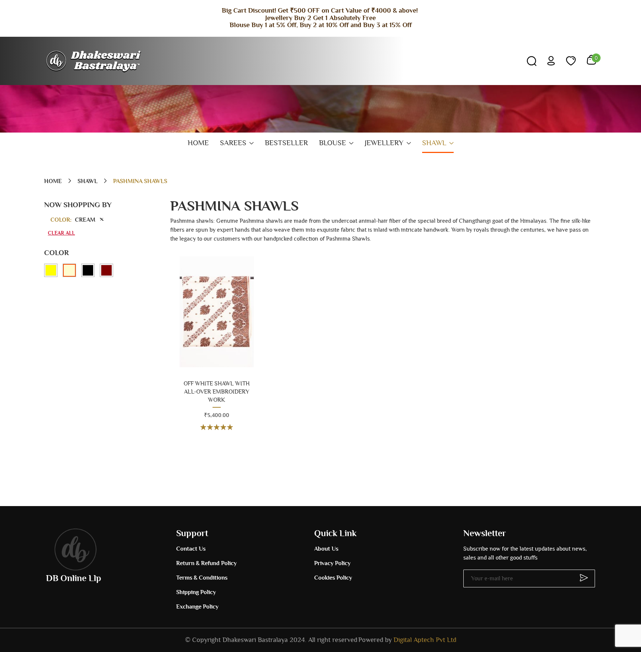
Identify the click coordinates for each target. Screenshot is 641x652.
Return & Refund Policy (206, 563)
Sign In (551, 61)
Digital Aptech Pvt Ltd (425, 640)
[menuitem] (198, 143)
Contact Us (191, 549)
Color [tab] (56, 253)
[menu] (320, 143)
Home (53, 181)
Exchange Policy (197, 607)
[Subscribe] (580, 577)
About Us (326, 549)
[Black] (88, 270)
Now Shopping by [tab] (78, 205)
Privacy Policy (332, 563)
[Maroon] (106, 270)
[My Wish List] (570, 60)
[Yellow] (50, 270)
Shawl (88, 181)
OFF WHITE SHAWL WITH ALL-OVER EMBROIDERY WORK (217, 392)
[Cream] (69, 270)
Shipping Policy (196, 592)
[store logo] (94, 61)
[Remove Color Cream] (102, 219)
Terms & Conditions (201, 578)
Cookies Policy (333, 578)
